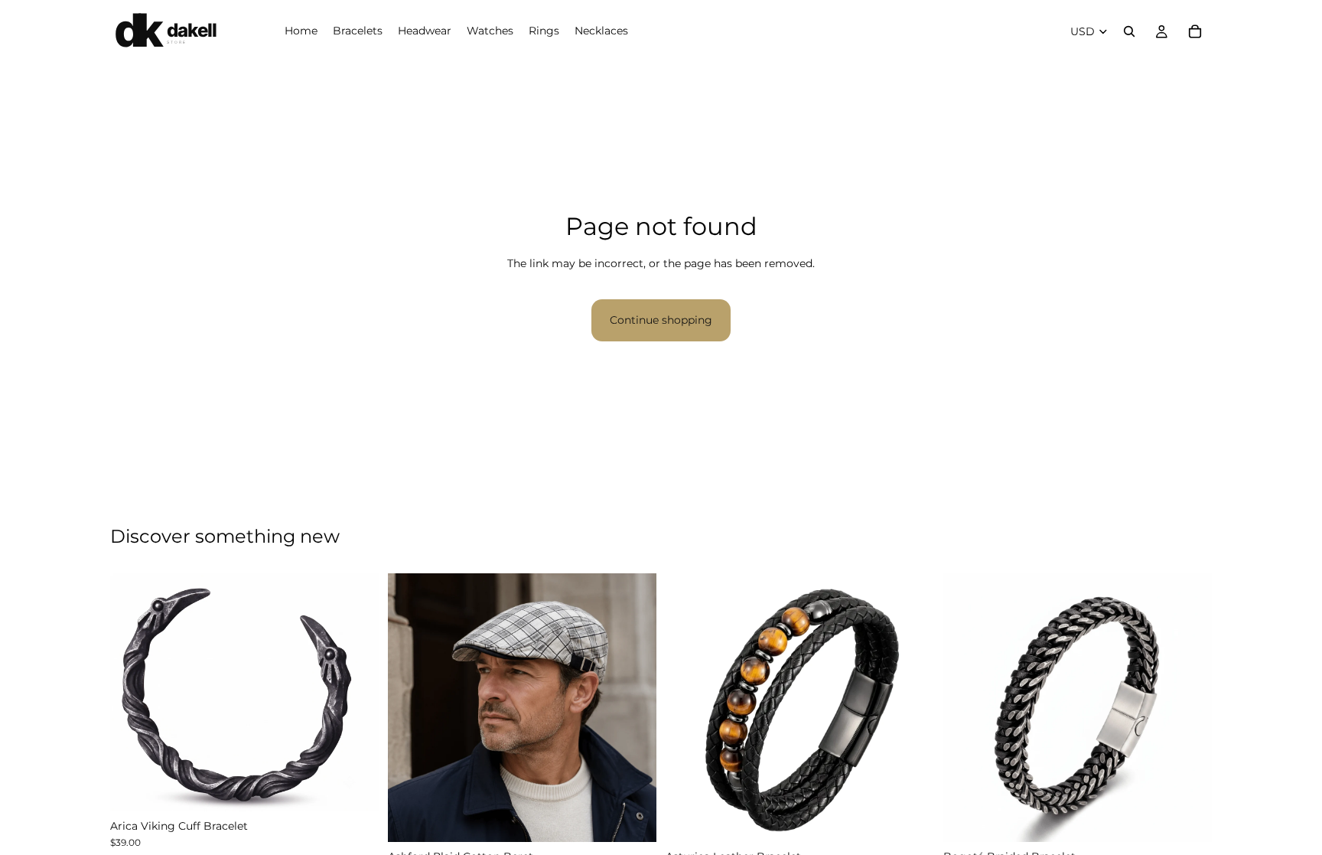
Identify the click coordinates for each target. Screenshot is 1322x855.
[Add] (632, 818)
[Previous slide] (133, 692)
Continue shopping (661, 320)
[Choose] (355, 787)
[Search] (1129, 31)
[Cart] (1195, 31)
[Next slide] (356, 692)
